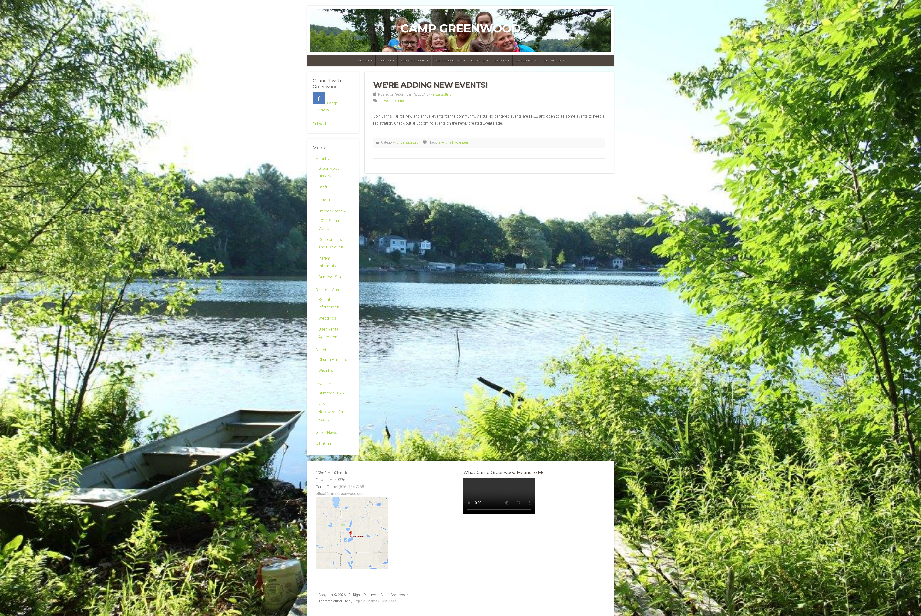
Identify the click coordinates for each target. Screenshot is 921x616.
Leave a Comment (393, 101)
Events (500, 60)
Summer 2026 (331, 393)
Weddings (327, 318)
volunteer (461, 142)
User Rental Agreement (329, 333)
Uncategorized (407, 142)
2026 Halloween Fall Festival (332, 412)
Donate (478, 60)
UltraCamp (554, 60)
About (364, 60)
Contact (386, 60)
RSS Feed (389, 601)
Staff (323, 187)
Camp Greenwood (460, 28)
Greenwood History (329, 172)
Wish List (326, 370)
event (443, 142)
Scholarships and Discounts (331, 243)
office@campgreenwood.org (339, 493)
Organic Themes (366, 601)
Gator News (527, 60)
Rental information (329, 303)
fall (450, 142)
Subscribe (321, 124)
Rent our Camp (448, 60)
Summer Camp (413, 60)
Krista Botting (441, 94)
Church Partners (333, 359)
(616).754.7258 (351, 486)
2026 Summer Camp (331, 224)
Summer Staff (331, 277)
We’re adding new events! (430, 85)
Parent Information (329, 262)
